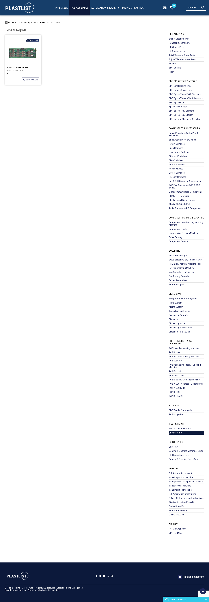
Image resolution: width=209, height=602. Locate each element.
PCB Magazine (176, 414)
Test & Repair (38, 22)
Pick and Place (177, 34)
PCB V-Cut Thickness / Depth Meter (186, 384)
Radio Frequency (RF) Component (185, 208)
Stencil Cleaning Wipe (179, 39)
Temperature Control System (183, 298)
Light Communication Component (185, 192)
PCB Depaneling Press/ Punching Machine (185, 366)
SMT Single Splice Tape (180, 86)
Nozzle (172, 63)
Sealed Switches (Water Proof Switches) (183, 134)
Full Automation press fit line (182, 494)
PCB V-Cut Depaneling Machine (184, 356)
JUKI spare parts (177, 51)
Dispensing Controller (179, 315)
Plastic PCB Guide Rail (179, 204)
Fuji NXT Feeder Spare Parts (182, 59)
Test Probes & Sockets (180, 428)
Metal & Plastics (133, 7)
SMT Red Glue (176, 533)
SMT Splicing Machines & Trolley (184, 119)
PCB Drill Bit (174, 392)
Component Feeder (178, 229)
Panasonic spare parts (179, 43)
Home (11, 22)
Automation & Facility (105, 7)
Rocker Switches (177, 164)
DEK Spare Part (176, 47)
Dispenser (174, 319)
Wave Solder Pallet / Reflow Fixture (186, 259)
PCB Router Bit (176, 396)
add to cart (32, 80)
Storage (174, 405)
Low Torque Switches (179, 152)
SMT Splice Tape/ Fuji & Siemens (185, 94)
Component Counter (179, 241)
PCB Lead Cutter (177, 375)
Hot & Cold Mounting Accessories (185, 181)
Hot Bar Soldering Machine (181, 268)
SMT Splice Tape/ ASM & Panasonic (186, 98)
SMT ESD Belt (175, 67)
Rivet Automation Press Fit (182, 502)
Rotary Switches (177, 144)
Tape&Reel (61, 7)
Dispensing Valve (177, 323)
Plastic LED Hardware (179, 196)
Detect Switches (177, 173)
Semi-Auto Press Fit (178, 510)
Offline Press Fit (176, 514)
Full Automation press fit (180, 473)
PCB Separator (176, 360)
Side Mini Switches (178, 156)
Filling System (175, 303)
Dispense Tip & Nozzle (179, 331)
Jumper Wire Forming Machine (183, 233)
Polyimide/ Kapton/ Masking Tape (185, 264)
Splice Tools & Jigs (178, 106)
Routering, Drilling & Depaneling (180, 342)
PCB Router (174, 352)
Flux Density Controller (179, 276)
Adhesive (174, 524)
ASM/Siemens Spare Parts (182, 55)
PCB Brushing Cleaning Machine (184, 379)
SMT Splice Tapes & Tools (183, 81)
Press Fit (174, 468)
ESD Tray (173, 447)
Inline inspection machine (181, 477)
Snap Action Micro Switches (182, 140)
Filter (171, 72)
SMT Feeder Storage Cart (181, 410)
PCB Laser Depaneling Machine (184, 348)
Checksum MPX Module (17, 67)
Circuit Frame (53, 22)
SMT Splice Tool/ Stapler (181, 115)
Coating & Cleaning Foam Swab (184, 459)
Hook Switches (176, 168)
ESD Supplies (176, 442)
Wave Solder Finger (178, 255)
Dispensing (175, 294)
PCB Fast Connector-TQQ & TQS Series (184, 186)
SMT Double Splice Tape (180, 90)
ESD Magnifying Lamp (179, 455)
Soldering (174, 251)
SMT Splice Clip (176, 102)
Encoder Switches (177, 177)
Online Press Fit (176, 506)
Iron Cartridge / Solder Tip (181, 272)
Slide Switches (176, 160)
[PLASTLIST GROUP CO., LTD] (20, 7)
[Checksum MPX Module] (23, 50)
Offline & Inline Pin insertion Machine (186, 498)
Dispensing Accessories (180, 327)
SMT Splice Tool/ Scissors (181, 111)
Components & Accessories (184, 128)
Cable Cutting (175, 237)
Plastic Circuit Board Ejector (182, 200)
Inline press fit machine (180, 485)
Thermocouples (176, 284)
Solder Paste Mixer (178, 280)
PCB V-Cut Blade (177, 388)
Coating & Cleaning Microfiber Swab (186, 451)
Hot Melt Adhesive (178, 529)
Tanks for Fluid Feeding (180, 311)
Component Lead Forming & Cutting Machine (186, 223)
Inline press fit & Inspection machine (186, 481)
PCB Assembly (79, 7)
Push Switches (176, 148)
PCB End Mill (175, 371)
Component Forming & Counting (186, 217)
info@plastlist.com (194, 576)
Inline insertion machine (180, 490)
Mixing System (176, 307)
